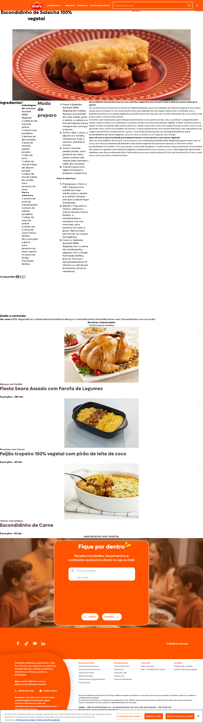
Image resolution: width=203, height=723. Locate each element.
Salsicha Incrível (98, 113)
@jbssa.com (21, 684)
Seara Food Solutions (89, 669)
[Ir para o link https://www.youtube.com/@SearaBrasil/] (35, 643)
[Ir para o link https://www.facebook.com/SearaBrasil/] (18, 643)
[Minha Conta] (197, 5)
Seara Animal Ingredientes (92, 679)
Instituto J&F (120, 672)
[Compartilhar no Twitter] (20, 276)
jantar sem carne (116, 125)
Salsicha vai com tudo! (141, 319)
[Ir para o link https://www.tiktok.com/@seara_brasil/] (26, 643)
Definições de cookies (129, 716)
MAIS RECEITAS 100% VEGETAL (101, 536)
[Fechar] (198, 716)
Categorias (53, 5)
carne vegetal (120, 113)
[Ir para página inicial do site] (101, 653)
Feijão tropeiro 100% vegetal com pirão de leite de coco (63, 454)
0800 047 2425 (26, 690)
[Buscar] (189, 5)
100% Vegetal (19, 319)
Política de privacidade (185, 669)
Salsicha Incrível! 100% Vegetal (73, 243)
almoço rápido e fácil (170, 122)
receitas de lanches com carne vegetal (129, 143)
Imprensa (118, 669)
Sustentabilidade (123, 679)
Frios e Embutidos (38, 319)
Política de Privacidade (48, 720)
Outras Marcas (121, 666)
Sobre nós (119, 676)
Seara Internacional (88, 666)
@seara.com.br (37, 684)
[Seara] (37, 5)
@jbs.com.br (21, 681)
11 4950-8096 (50, 690)
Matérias (82, 5)
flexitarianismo (139, 107)
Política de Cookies (26, 720)
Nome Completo (86, 570)
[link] (101, 362)
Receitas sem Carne (116, 319)
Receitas (70, 5)
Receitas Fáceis (94, 319)
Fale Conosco (147, 666)
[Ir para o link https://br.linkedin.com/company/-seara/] (43, 643)
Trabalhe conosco (177, 643)
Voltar (92, 616)
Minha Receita (86, 676)
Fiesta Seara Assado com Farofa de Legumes (51, 389)
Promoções (84, 682)
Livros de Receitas (100, 5)
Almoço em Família (11, 384)
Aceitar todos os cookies (180, 716)
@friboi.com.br (38, 681)
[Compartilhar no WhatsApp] (23, 276)
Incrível (53, 319)
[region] (101, 716)
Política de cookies (183, 666)
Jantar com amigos (11, 520)
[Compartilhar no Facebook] (17, 276)
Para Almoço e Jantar (71, 319)
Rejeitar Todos (153, 716)
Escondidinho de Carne (26, 525)
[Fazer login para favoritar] (199, 331)
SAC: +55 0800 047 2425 (153, 669)
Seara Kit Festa (86, 672)
